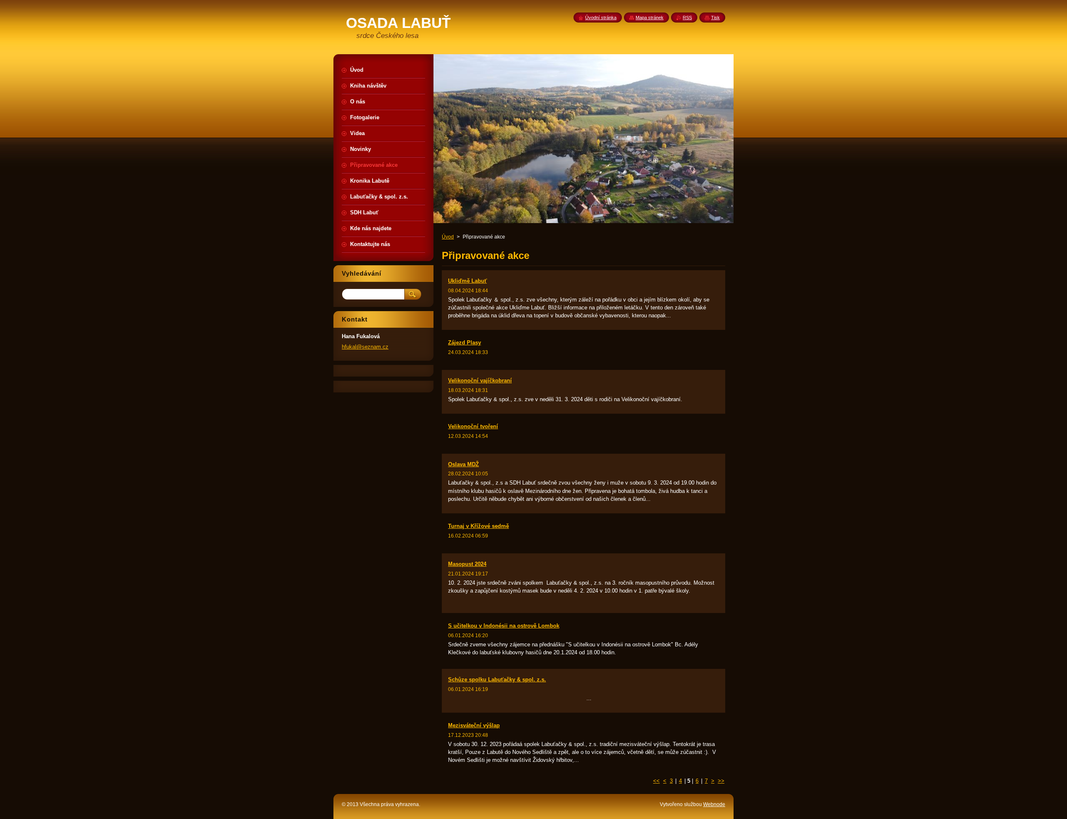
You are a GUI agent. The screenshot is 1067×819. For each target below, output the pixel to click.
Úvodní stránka (600, 17)
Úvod (448, 236)
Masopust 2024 (467, 564)
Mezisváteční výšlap (474, 725)
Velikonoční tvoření (473, 426)
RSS (687, 17)
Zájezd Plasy (464, 342)
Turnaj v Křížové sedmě (478, 526)
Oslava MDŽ (463, 464)
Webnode (714, 804)
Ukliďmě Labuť (467, 281)
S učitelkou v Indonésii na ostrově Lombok (503, 626)
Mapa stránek (650, 17)
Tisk (715, 17)
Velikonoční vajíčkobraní (480, 380)
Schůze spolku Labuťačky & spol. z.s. (497, 679)
